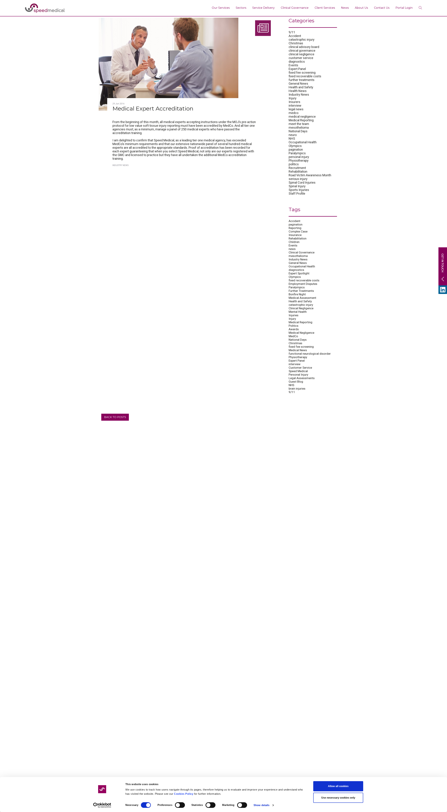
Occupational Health (303, 142)
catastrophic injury (301, 39)
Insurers (294, 102)
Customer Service (300, 367)
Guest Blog (296, 381)
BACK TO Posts (115, 417)
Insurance (295, 235)
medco (293, 113)
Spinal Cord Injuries (302, 182)
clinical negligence (301, 54)
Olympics (295, 146)
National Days (298, 131)
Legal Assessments (302, 378)
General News (298, 83)
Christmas (296, 43)
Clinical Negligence (301, 308)
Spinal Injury (297, 186)
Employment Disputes (303, 284)
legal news (296, 109)
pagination (296, 149)
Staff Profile (297, 193)
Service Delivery (263, 7)
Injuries (293, 315)
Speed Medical (298, 371)
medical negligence (302, 116)
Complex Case (298, 231)
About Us (361, 7)
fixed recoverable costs (305, 76)
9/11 (292, 32)
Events (293, 65)
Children (294, 242)
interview (295, 105)
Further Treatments (301, 291)
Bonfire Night (297, 294)
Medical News (298, 350)
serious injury (298, 179)
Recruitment (297, 168)
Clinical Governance (295, 7)
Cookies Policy (183, 793)
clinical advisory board (304, 47)
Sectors (241, 7)
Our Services (221, 7)
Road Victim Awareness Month (310, 175)
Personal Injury (298, 374)
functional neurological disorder (310, 353)
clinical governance (302, 50)
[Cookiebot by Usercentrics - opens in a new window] (102, 805)
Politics (293, 325)
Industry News (120, 165)
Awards (294, 329)
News (345, 7)
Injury (292, 98)
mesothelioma (299, 127)
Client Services (325, 7)
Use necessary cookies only (338, 797)
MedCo (293, 336)
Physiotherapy (299, 160)
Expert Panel (297, 69)
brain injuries (297, 388)
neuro (293, 135)
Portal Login (404, 7)
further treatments (301, 80)
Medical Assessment (302, 298)
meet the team (299, 124)
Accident (295, 36)
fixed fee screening (302, 72)
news (292, 249)
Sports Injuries (299, 190)
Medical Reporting (301, 120)
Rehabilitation (298, 171)
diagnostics (297, 61)
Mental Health (298, 311)
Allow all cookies (338, 786)
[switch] (180, 805)
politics (294, 164)
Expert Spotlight (299, 273)
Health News (298, 91)
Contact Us (381, 7)
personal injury (299, 157)
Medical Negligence (301, 332)
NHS (292, 138)
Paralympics (297, 153)
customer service (301, 58)
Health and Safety (301, 87)
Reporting (295, 228)
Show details (261, 805)
